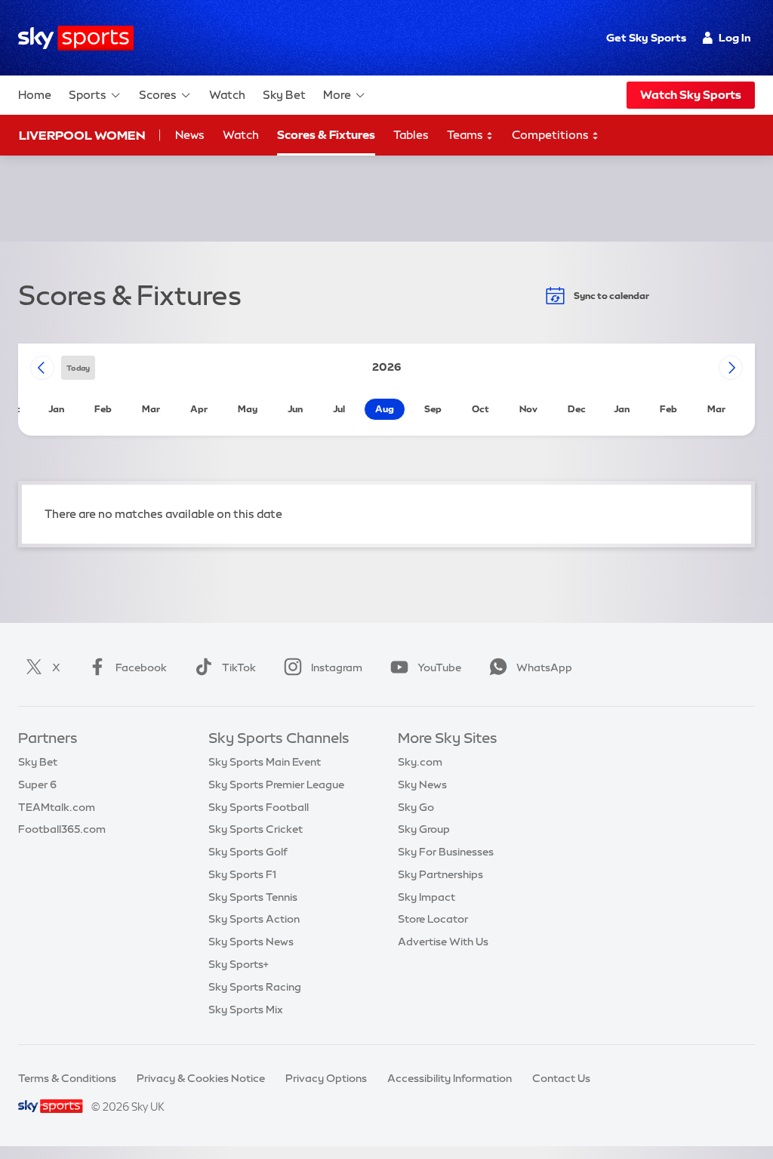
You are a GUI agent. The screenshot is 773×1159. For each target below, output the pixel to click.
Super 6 (37, 784)
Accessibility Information (449, 1078)
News (190, 134)
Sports (87, 94)
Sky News (422, 784)
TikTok (239, 667)
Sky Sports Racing (254, 987)
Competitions (551, 134)
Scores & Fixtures (326, 134)
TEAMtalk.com (56, 807)
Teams (466, 134)
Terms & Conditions (67, 1078)
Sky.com (420, 762)
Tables (411, 134)
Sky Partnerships (440, 874)
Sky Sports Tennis (252, 897)
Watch (227, 94)
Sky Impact (426, 897)
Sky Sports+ (238, 964)
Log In (735, 37)
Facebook (141, 667)
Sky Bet (284, 94)
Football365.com (62, 829)
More (337, 94)
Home (34, 94)
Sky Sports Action (254, 919)
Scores (158, 94)
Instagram (336, 667)
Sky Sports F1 (242, 874)
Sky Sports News (251, 941)
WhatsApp (544, 667)
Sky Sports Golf (248, 851)
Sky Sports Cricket (255, 829)
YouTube (439, 667)
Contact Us (561, 1078)
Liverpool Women (82, 135)
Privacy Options (326, 1078)
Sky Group (424, 829)
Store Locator (433, 919)
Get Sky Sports (646, 37)
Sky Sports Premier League (276, 784)
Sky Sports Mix (245, 1009)
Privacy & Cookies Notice (201, 1078)
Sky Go (416, 807)
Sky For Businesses (446, 851)
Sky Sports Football (258, 807)
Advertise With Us (443, 941)
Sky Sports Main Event (264, 762)
